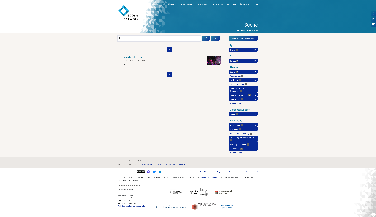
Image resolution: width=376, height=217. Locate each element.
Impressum (221, 172)
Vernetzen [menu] (202, 4)
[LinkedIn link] (160, 172)
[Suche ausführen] (206, 38)
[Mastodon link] (149, 172)
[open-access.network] (128, 12)
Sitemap (211, 172)
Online (160, 164)
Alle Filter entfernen (243, 38)
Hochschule (145, 164)
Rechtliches (173, 164)
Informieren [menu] (186, 4)
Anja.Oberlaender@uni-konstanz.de (131, 206)
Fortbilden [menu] (217, 4)
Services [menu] (231, 4)
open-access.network (244, 30)
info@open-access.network (209, 177)
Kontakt (203, 172)
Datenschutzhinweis (236, 172)
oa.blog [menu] (172, 4)
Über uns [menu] (244, 4)
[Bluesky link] (154, 172)
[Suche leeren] (215, 38)
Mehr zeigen (237, 103)
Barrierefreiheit (252, 172)
